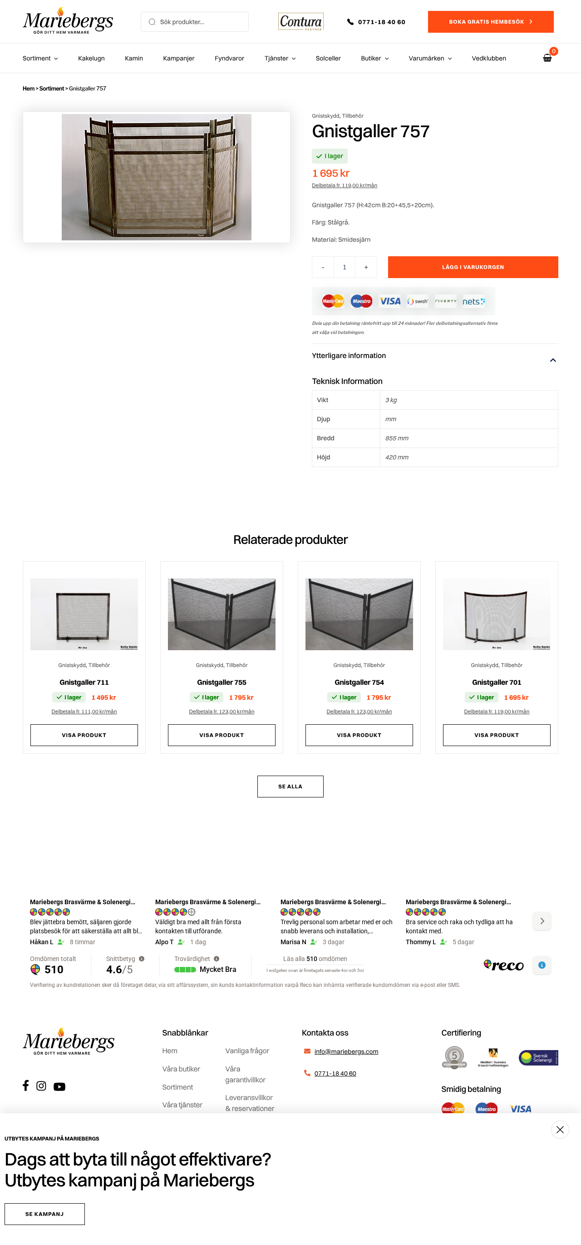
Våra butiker (181, 1068)
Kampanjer (179, 58)
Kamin (134, 58)
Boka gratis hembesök (486, 21)
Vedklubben (489, 58)
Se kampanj (44, 1213)
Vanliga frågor (247, 1050)
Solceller (328, 58)
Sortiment (36, 58)
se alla (290, 786)
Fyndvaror (229, 58)
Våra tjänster (182, 1104)
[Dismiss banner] (560, 1129)
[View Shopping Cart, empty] (547, 58)
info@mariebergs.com (347, 1051)
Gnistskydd (325, 115)
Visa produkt (84, 735)
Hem (28, 88)
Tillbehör (353, 115)
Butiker (371, 58)
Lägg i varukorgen (473, 267)
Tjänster (277, 58)
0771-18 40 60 (335, 1073)
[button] (382, 22)
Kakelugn (91, 58)
